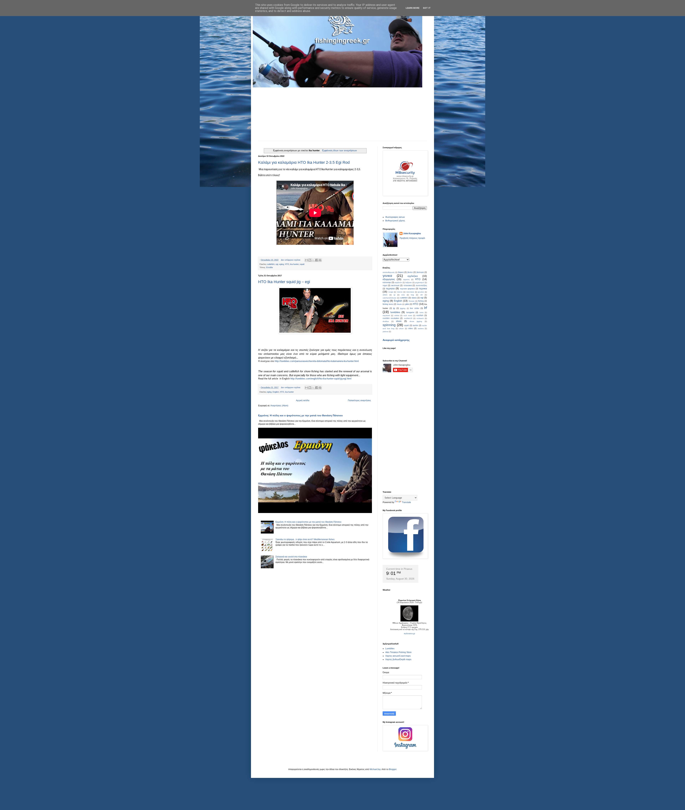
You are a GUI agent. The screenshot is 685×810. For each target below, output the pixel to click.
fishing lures (388, 304)
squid (302, 264)
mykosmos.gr (409, 633)
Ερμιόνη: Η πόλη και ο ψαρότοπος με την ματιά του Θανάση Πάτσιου (300, 415)
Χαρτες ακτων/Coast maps (398, 656)
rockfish (419, 315)
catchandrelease (389, 298)
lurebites (395, 312)
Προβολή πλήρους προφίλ (412, 238)
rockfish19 (408, 318)
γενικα (387, 276)
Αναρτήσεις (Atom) (279, 405)
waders (421, 328)
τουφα (390, 292)
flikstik (399, 304)
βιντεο (410, 272)
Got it (427, 8)
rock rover (408, 315)
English (276, 392)
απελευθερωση (389, 272)
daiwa (414, 298)
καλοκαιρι (387, 282)
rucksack (420, 318)
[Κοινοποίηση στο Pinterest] (320, 260)
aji (394, 295)
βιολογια (420, 272)
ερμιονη (406, 279)
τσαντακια (410, 292)
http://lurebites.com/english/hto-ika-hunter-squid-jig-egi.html (320, 378)
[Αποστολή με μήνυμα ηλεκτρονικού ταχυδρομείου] (306, 260)
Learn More (412, 8)
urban (401, 328)
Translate (406, 502)
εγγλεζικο (413, 276)
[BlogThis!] (310, 260)
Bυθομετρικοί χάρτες (395, 220)
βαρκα (401, 272)
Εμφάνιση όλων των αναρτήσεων (339, 150)
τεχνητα (390, 288)
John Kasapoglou (412, 233)
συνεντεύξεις (421, 285)
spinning (389, 325)
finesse (412, 301)
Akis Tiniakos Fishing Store (398, 652)
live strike (414, 308)
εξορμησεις (389, 279)
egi (277, 264)
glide (407, 304)
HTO (287, 264)
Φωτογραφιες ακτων (395, 217)
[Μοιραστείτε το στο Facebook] (316, 260)
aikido (385, 295)
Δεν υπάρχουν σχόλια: (291, 260)
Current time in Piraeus (399, 568)
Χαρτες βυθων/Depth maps (398, 659)
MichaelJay (375, 769)
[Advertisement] (342, 114)
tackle (415, 325)
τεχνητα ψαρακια (407, 289)
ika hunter (294, 264)
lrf (425, 308)
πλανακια (408, 285)
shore (399, 321)
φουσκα (421, 292)
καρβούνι (398, 282)
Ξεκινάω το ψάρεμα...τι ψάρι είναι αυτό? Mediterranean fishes (304, 539)
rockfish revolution (391, 318)
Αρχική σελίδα (302, 400)
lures (421, 312)
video (410, 328)
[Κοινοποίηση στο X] (313, 260)
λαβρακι (408, 282)
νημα (385, 285)
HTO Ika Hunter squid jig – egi (284, 282)
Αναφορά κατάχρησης (396, 340)
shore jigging (416, 321)
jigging (402, 308)
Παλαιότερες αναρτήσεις (359, 400)
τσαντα (399, 292)
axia (403, 295)
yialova (385, 331)
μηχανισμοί (419, 282)
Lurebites (389, 648)
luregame (410, 312)
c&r (421, 295)
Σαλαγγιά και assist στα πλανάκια (291, 556)
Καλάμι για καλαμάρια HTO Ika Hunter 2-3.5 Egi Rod (304, 162)
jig (394, 308)
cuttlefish (271, 264)
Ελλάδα (269, 267)
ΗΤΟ (417, 279)
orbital (396, 315)
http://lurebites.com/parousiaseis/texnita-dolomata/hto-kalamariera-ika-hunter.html (317, 361)
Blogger (392, 769)
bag (412, 295)
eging (281, 264)
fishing (421, 301)
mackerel (386, 315)
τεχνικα (423, 288)
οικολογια (395, 285)
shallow (386, 321)
